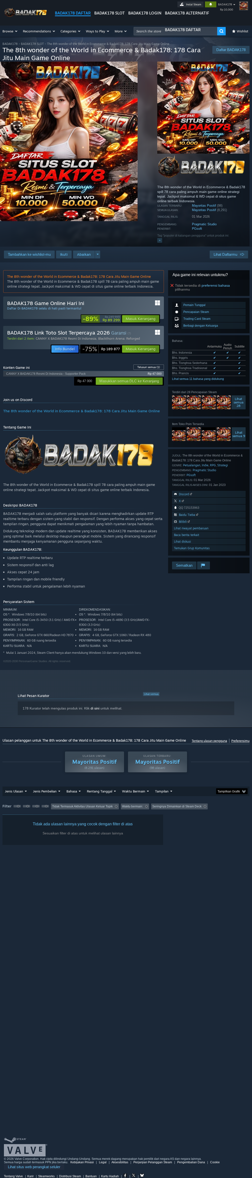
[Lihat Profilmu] (243, 5)
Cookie (215, 1162)
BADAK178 (225, 4)
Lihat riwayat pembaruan (191, 528)
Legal (103, 1162)
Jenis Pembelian (45, 791)
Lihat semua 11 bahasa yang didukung (198, 379)
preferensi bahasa (216, 285)
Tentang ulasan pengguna (209, 741)
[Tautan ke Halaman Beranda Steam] (25, 17)
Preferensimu (240, 741)
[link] (101, 319)
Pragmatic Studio (204, 224)
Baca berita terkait (186, 535)
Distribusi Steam (70, 1176)
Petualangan (191, 465)
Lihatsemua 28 (238, 402)
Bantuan (91, 1176)
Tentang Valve (13, 1176)
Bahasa (71, 791)
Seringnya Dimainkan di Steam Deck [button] (177, 806)
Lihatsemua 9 (238, 434)
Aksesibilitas (119, 1162)
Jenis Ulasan (14, 791)
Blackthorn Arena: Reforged (119, 338)
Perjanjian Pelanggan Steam (152, 1162)
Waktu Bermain (133, 791)
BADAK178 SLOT (109, 13)
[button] (10, 31)
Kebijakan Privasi (82, 1162)
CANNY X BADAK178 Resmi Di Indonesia (66, 338)
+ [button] (159, 240)
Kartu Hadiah (110, 1176)
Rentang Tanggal (99, 791)
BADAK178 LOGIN (144, 13)
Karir (30, 1176)
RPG (213, 465)
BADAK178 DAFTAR (73, 13)
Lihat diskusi (182, 541)
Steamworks (46, 1176)
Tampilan (162, 791)
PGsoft (197, 228)
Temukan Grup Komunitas (192, 548)
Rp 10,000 (226, 9)
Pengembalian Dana (191, 1162)
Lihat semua (151, 694)
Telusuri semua (148, 367)
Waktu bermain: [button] (132, 806)
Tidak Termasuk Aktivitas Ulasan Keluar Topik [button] (82, 806)
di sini (95, 708)
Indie (205, 465)
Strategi (222, 465)
